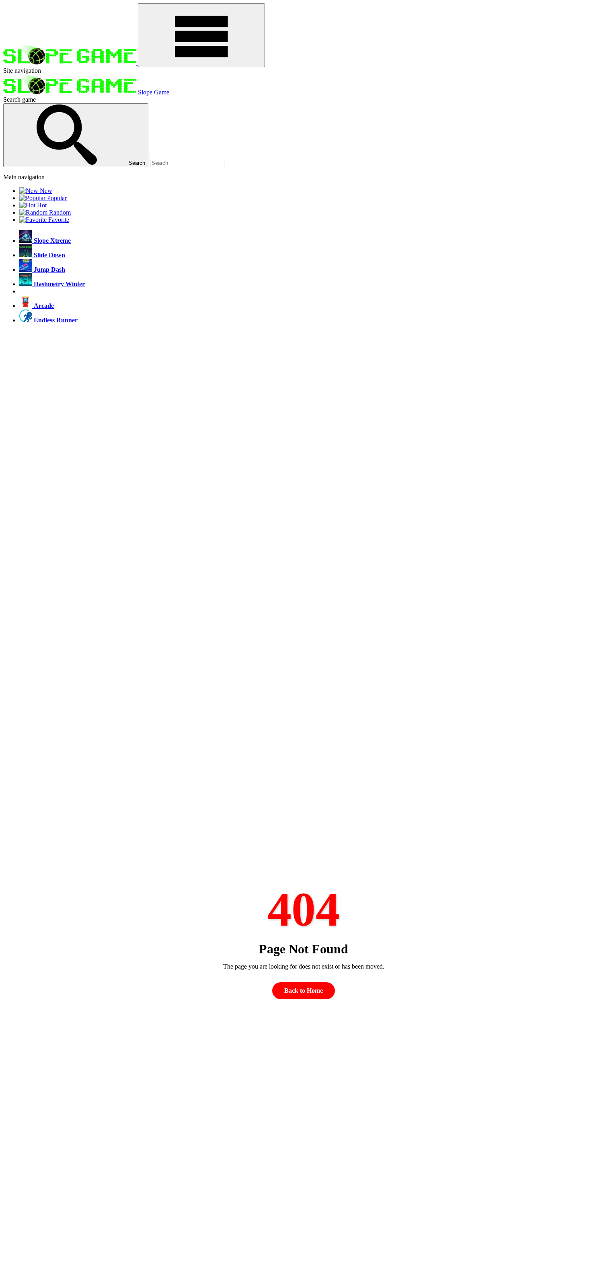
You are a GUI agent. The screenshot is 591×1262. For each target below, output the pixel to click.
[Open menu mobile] (201, 35)
